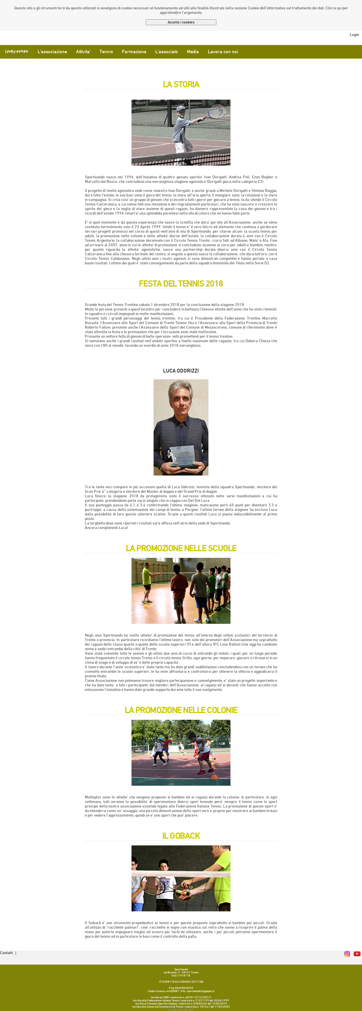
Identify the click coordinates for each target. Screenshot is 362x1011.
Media (193, 51)
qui (339, 8)
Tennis (106, 51)
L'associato (166, 51)
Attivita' (83, 51)
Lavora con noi (223, 51)
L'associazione (52, 51)
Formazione (134, 51)
